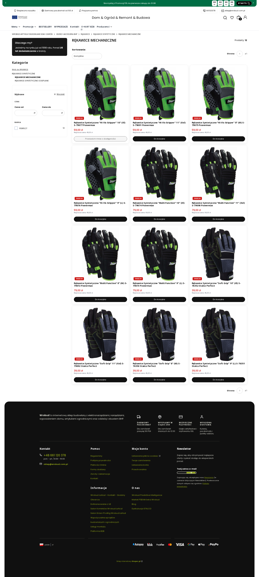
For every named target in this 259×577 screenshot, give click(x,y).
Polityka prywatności (101, 460)
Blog (134, 504)
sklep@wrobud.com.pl (235, 10)
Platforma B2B (97, 531)
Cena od (19, 107)
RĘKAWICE (85, 34)
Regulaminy (96, 456)
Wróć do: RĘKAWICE (20, 69)
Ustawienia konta (140, 465)
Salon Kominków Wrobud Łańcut (106, 508)
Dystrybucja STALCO (141, 508)
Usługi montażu (98, 526)
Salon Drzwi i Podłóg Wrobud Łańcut (108, 513)
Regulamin (209, 477)
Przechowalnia (139, 469)
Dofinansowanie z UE (101, 504)
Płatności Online (98, 465)
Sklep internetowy (128, 561)
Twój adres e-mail (186, 468)
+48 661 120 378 (55, 455)
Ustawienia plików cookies (145, 456)
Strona (230, 53)
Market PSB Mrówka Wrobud (145, 499)
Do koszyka (159, 138)
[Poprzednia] (5, 3)
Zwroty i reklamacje (100, 474)
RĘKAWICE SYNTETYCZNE (104, 34)
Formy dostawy (98, 469)
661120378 (210, 10)
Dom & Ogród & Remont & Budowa (121, 17)
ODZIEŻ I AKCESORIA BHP (66, 34)
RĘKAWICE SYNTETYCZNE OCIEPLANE (32, 80)
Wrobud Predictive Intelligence (147, 495)
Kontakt (94, 478)
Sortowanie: (79, 49)
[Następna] (253, 3)
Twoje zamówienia (141, 460)
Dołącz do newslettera (190, 472)
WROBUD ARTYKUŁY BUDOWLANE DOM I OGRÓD (32, 34)
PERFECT (23, 128)
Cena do (46, 107)
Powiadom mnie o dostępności (100, 138)
